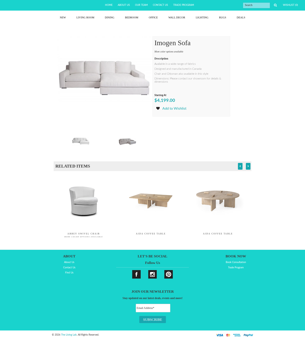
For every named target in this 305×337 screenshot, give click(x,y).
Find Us (69, 273)
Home (109, 5)
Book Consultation (236, 262)
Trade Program (183, 5)
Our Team (141, 5)
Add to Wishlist (174, 108)
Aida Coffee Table (151, 233)
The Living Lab (69, 335)
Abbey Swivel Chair (83, 235)
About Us (124, 5)
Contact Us (160, 5)
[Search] (275, 5)
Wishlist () (290, 5)
